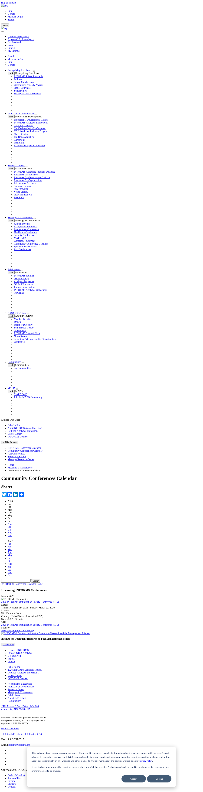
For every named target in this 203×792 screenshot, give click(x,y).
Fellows (18, 79)
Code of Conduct (16, 775)
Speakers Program (23, 186)
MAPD (12, 388)
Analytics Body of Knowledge (29, 145)
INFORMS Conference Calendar (24, 448)
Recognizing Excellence (20, 70)
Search (11, 56)
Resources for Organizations (28, 180)
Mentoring (19, 142)
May (10, 555)
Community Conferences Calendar (25, 450)
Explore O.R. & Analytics (21, 39)
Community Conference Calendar (31, 243)
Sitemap (12, 783)
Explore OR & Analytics (20, 653)
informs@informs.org (19, 744)
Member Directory (23, 324)
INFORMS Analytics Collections (30, 290)
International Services (25, 183)
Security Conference (24, 235)
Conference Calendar (24, 240)
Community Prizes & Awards (28, 85)
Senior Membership (24, 82)
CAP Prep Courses (23, 125)
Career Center (21, 134)
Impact (11, 45)
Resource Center (16, 165)
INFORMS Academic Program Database (34, 171)
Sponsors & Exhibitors (25, 246)
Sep (9, 527)
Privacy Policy (145, 760)
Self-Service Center (23, 327)
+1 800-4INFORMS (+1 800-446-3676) (21, 734)
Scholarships (20, 90)
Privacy (11, 781)
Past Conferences (22, 249)
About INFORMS (17, 312)
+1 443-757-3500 (10, 728)
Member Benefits (22, 319)
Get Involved (14, 42)
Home (11, 464)
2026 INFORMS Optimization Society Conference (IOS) (30, 602)
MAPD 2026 (20, 238)
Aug (10, 524)
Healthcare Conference (25, 232)
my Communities (22, 368)
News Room (20, 336)
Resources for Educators (26, 174)
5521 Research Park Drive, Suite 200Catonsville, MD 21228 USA (20, 707)
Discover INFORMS (18, 36)
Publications (14, 269)
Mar (10, 549)
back (11, 73)
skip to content (8, 2)
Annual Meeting (22, 223)
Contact (11, 786)
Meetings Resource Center (21, 459)
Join (10, 11)
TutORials (19, 292)
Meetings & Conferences (20, 217)
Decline (159, 778)
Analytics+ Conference (25, 226)
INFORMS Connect (18, 436)
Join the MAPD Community (28, 397)
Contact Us (19, 342)
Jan (9, 543)
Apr (10, 552)
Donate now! (8, 644)
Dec (10, 535)
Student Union (21, 189)
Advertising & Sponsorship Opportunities (35, 339)
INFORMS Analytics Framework (31, 122)
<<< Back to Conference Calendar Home (22, 584)
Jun (9, 558)
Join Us (11, 48)
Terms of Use (14, 778)
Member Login (15, 16)
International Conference (26, 229)
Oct (9, 529)
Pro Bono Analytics (24, 137)
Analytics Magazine (24, 281)
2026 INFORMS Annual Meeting (25, 428)
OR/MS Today (21, 278)
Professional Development (21, 113)
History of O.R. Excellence (27, 93)
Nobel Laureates (22, 87)
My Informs (14, 50)
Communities (15, 362)
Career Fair (19, 139)
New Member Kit (23, 194)
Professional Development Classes (31, 119)
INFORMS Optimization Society (17, 630)
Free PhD (19, 197)
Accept (133, 778)
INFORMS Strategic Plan (27, 333)
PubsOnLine (14, 425)
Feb (9, 546)
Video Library (21, 191)
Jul (9, 561)
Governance (20, 330)
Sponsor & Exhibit (17, 456)
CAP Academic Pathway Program (31, 131)
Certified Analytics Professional (30, 128)
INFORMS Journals (24, 275)
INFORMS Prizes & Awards (28, 76)
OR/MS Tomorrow (23, 284)
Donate (11, 13)
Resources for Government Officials (32, 177)
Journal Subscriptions (24, 287)
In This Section (9, 442)
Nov (10, 532)
